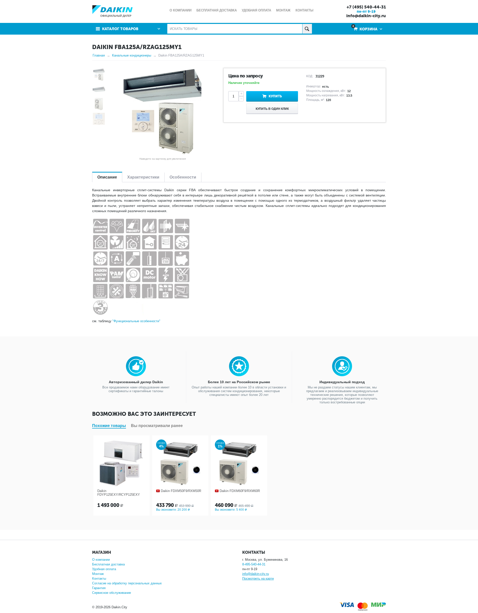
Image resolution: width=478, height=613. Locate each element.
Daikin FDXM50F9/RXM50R (181, 491)
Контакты (99, 578)
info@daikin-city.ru (366, 15)
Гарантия (99, 588)
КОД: (309, 76)
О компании (101, 559)
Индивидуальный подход (342, 382)
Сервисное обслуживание (111, 593)
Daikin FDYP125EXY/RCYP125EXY (118, 492)
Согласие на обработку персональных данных (127, 583)
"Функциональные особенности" (136, 321)
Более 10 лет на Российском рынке (239, 382)
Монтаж (98, 574)
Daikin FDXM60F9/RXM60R (240, 491)
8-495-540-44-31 (253, 564)
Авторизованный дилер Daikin (136, 382)
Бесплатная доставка (108, 564)
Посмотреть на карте (258, 578)
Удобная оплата (104, 569)
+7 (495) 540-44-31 (366, 6)
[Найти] (307, 29)
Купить (275, 96)
